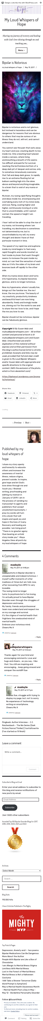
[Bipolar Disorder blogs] (15, 853)
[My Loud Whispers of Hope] (21, 9)
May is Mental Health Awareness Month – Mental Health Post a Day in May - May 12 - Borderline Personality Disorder (21, 990)
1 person (13, 633)
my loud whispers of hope (12, 67)
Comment (32, 769)
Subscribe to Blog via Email (12, 782)
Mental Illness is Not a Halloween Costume (17, 976)
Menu (20, 50)
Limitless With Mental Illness (15, 968)
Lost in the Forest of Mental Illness (18, 971)
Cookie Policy (15, 1011)
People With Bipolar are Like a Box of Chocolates (19, 961)
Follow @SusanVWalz (12, 999)
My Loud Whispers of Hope (22, 22)
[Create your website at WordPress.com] (21, 2)
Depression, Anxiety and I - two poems (20, 950)
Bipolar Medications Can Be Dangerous (20, 953)
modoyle (16, 564)
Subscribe (9, 807)
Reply (39, 637)
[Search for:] (21, 878)
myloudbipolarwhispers (18, 647)
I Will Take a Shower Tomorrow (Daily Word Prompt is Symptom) (19, 982)
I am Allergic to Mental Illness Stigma (19, 965)
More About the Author (13, 956)
